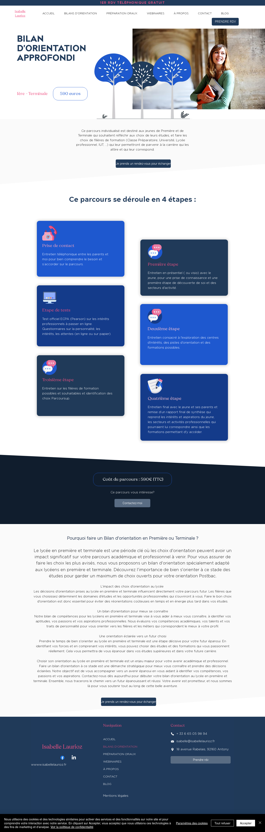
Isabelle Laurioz (62, 747)
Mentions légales (115, 795)
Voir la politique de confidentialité (72, 827)
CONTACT (110, 776)
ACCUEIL (109, 739)
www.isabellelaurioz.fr (50, 764)
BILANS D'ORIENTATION (120, 746)
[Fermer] (260, 823)
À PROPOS (111, 769)
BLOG (107, 784)
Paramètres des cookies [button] (192, 823)
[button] (82, 13)
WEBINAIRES (112, 761)
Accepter (246, 823)
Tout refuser (222, 823)
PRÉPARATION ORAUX (119, 754)
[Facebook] (62, 757)
